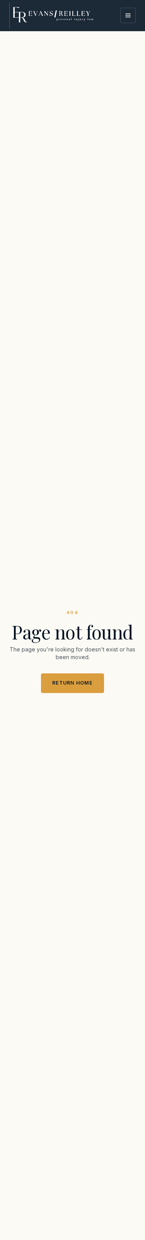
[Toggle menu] (128, 15)
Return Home (72, 683)
